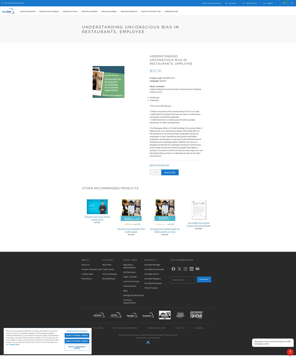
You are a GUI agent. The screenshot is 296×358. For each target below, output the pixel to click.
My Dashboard (108, 278)
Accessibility (198, 328)
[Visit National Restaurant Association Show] (196, 315)
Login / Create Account (211, 3)
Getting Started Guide (14, 3)
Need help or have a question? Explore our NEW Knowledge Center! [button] (272, 343)
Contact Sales (87, 274)
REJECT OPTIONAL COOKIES (77, 341)
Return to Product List (159, 165)
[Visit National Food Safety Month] (180, 315)
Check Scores (108, 269)
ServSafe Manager (27, 12)
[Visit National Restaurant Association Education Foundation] (115, 315)
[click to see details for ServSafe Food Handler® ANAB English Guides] (131, 213)
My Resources (129, 272)
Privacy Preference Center (156, 328)
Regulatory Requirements (129, 266)
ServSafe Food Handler (49, 12)
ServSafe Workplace (129, 12)
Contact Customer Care (92, 269)
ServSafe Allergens (90, 12)
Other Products (151, 288)
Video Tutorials (130, 277)
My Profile (106, 264)
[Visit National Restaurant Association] (99, 315)
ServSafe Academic (109, 12)
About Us (86, 264)
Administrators (171, 12)
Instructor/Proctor (131, 281)
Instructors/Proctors (151, 12)
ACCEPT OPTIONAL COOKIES (77, 335)
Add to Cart (170, 172)
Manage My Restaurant (133, 295)
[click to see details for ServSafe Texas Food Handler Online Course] (97, 207)
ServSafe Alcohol (70, 12)
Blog (125, 290)
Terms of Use (180, 328)
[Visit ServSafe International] (131, 315)
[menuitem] (234, 3)
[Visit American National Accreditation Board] (165, 315)
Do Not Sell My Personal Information (125, 328)
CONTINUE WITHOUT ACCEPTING (77, 331)
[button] (290, 352)
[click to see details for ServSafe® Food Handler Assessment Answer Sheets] (198, 210)
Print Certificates (109, 274)
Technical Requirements (129, 301)
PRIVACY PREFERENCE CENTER (77, 347)
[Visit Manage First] (148, 315)
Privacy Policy (98, 328)
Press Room (87, 278)
